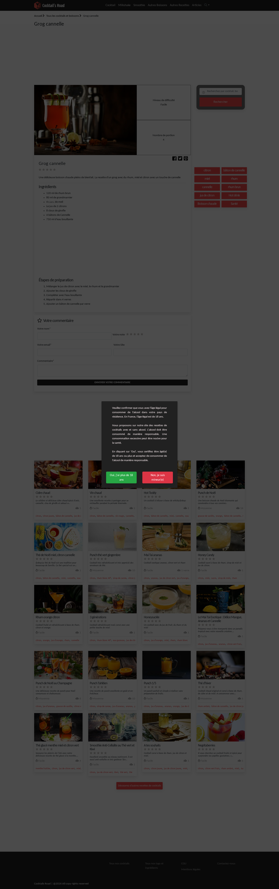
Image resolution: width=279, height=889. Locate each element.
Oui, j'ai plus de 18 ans (121, 477)
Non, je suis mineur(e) (158, 477)
